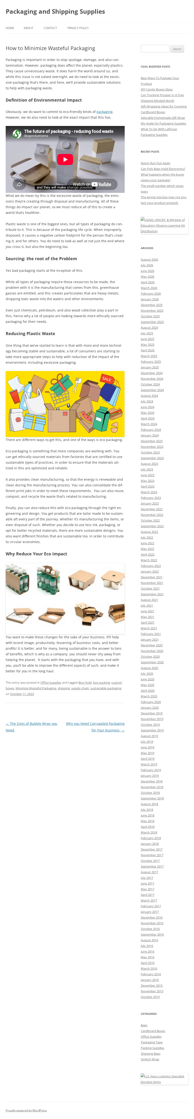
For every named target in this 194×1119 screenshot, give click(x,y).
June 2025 (147, 339)
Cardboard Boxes (153, 1031)
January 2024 (150, 435)
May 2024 (147, 412)
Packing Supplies (152, 1048)
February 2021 (151, 634)
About (28, 28)
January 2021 (150, 639)
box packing (101, 682)
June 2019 (147, 747)
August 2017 (149, 872)
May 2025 (147, 344)
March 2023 (149, 492)
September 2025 (152, 322)
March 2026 (149, 288)
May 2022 (147, 549)
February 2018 (151, 838)
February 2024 (151, 430)
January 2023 (150, 503)
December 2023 (152, 441)
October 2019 (150, 724)
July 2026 (147, 265)
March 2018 (149, 832)
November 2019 (152, 719)
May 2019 (147, 753)
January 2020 (150, 707)
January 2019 (150, 775)
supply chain (80, 688)
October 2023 (150, 452)
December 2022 (152, 509)
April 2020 (147, 690)
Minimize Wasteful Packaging (36, 688)
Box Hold (85, 682)
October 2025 (150, 316)
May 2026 (147, 276)
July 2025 (147, 333)
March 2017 (149, 900)
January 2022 (150, 571)
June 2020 (147, 679)
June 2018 (147, 815)
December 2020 (152, 645)
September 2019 (152, 730)
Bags (144, 1025)
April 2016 (147, 963)
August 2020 (149, 668)
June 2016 (147, 951)
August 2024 (149, 395)
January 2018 (150, 844)
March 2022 (149, 560)
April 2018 (147, 827)
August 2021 (149, 600)
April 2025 (147, 350)
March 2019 (149, 764)
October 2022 (150, 520)
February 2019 (151, 770)
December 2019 (152, 713)
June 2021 (147, 611)
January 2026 (150, 299)
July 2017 (147, 878)
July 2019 (147, 741)
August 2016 (149, 940)
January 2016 (150, 980)
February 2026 (151, 293)
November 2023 (152, 447)
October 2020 (150, 656)
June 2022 (147, 543)
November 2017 (152, 855)
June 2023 (147, 475)
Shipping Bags (150, 1053)
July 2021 (147, 605)
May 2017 (147, 889)
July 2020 (147, 673)
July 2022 (147, 537)
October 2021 (150, 588)
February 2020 (151, 702)
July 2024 (147, 401)
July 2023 (147, 469)
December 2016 (152, 917)
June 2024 (147, 407)
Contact (50, 28)
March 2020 (149, 696)
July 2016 (147, 946)
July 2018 (147, 810)
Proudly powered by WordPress (26, 1110)
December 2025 (152, 305)
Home (10, 28)
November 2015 (152, 991)
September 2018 (152, 798)
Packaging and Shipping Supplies (55, 11)
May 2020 (147, 685)
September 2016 (152, 934)
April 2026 (147, 282)
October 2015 (150, 997)
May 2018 (147, 821)
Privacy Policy (78, 28)
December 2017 (152, 849)
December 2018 (152, 781)
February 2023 (151, 498)
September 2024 (152, 390)
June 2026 (147, 271)
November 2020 (152, 651)
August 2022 (149, 532)
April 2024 (147, 418)
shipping (64, 688)
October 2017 (150, 861)
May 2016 (147, 957)
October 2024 (150, 384)
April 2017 (147, 895)
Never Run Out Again (155, 163)
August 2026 (149, 259)
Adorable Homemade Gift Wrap (163, 118)
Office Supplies (50, 682)
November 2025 (152, 310)
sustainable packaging (105, 688)
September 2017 (152, 866)
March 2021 (149, 628)
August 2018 (149, 804)
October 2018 (150, 793)
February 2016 (151, 974)
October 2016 (150, 929)
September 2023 (152, 458)
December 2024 (152, 373)
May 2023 (147, 481)
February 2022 (151, 566)
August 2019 (149, 736)
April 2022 (147, 554)
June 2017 (147, 883)
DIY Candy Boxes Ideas (157, 89)
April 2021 (147, 622)
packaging (105, 111)
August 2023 (149, 464)
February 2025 (151, 361)
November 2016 (152, 923)
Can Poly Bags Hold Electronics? (163, 169)
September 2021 (152, 594)
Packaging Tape (152, 1042)
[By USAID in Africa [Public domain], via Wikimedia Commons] (164, 231)
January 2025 (150, 367)
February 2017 (151, 906)
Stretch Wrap (150, 1059)
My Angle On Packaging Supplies (163, 123)
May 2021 (147, 617)
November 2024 (152, 378)
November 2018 (152, 787)
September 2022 (152, 526)
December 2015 (152, 985)
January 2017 (150, 912)
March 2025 (149, 356)
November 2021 (152, 583)
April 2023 (147, 486)
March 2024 (149, 424)
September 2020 (152, 662)
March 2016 (149, 968)
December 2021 (152, 577)
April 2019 (147, 758)
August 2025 (149, 327)
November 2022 (152, 515)
